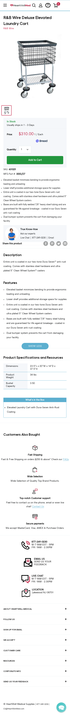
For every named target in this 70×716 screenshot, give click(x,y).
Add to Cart (35, 160)
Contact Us (38, 506)
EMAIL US (39, 559)
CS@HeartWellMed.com (13, 709)
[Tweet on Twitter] (58, 243)
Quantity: (12, 149)
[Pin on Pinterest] (52, 243)
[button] (61, 707)
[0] (56, 5)
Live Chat (24, 238)
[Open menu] (5, 5)
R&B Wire (8, 28)
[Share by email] (65, 243)
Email (51, 238)
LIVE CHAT (37, 576)
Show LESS (35, 346)
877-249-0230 (39, 542)
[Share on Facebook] (45, 243)
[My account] (40, 5)
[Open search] (34, 5)
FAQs (66, 459)
